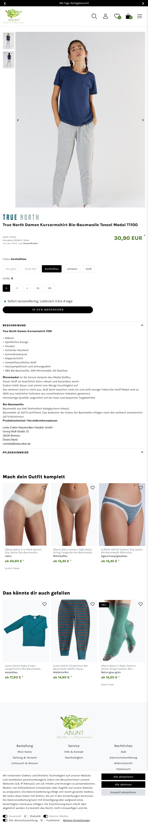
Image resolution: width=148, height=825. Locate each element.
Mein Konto (25, 751)
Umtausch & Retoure (24, 763)
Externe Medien (59, 816)
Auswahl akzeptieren (123, 792)
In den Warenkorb (48, 309)
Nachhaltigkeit (74, 757)
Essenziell (15, 816)
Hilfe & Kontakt (74, 751)
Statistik (35, 816)
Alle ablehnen (123, 784)
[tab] (74, 385)
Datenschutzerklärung (123, 757)
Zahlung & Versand (25, 757)
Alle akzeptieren (123, 776)
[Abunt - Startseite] (14, 16)
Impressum (123, 769)
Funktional (53, 820)
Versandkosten (30, 243)
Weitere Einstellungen (76, 820)
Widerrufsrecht (123, 763)
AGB (123, 751)
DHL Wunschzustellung (23, 820)
